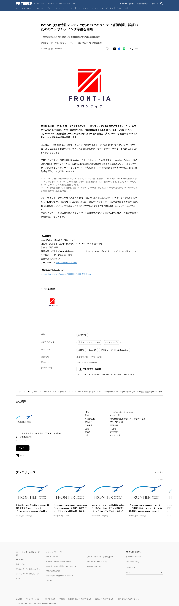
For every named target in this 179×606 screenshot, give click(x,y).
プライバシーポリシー (33, 599)
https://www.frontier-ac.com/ (121, 412)
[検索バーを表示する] (161, 3)
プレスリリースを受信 (125, 3)
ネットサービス (112, 342)
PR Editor (49, 580)
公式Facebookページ (133, 557)
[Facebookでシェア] (119, 49)
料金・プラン (21, 564)
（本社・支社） (96, 357)
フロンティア (107, 350)
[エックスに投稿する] (114, 49)
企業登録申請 (142, 3)
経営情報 (82, 335)
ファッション (82, 8)
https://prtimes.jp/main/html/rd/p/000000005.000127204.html (66, 274)
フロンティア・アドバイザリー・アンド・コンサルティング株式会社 (68, 392)
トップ (19, 392)
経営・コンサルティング (89, 342)
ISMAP (81, 350)
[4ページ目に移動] (162, 479)
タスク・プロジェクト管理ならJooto (100, 557)
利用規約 (62, 599)
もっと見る (159, 472)
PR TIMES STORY (52, 557)
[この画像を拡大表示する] (52, 303)
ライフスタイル (97, 8)
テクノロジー (27, 8)
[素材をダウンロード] (131, 49)
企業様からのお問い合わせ (104, 599)
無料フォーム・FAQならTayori (98, 561)
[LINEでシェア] (124, 49)
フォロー (23, 448)
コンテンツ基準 (49, 599)
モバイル (39, 8)
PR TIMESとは (21, 559)
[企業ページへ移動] (24, 419)
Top (17, 8)
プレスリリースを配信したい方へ (28, 574)
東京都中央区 (82, 357)
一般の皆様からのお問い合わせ (128, 599)
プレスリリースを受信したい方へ (28, 569)
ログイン (154, 3)
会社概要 (19, 599)
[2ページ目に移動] (160, 479)
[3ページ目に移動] (161, 479)
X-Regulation (122, 350)
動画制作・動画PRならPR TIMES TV (58, 561)
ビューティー (68, 8)
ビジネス (109, 8)
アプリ (48, 8)
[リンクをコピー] (136, 49)
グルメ (118, 8)
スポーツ (127, 8)
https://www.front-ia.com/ (66, 262)
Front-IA (92, 350)
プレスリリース (32, 392)
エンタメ (57, 8)
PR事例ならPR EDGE (94, 566)
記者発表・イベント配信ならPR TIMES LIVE (61, 566)
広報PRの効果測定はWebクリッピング (59, 576)
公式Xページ (130, 567)
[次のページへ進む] (170, 492)
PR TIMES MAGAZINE (53, 571)
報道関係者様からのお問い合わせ (80, 599)
